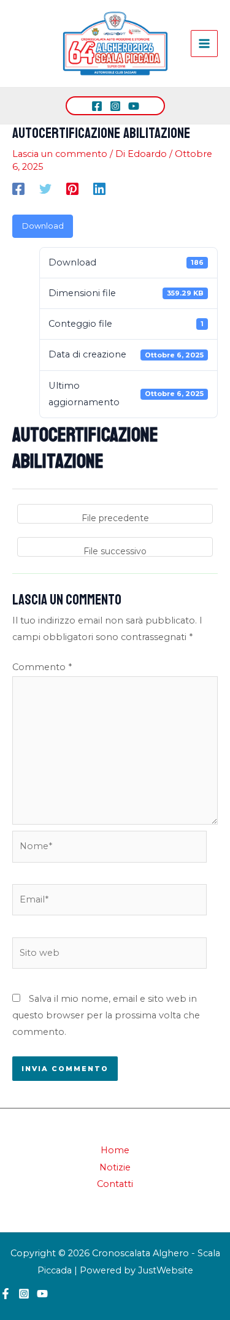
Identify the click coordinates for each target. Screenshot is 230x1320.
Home (115, 1150)
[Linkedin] (99, 189)
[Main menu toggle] (204, 43)
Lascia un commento (59, 153)
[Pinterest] (72, 189)
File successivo (115, 551)
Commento (42, 667)
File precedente (115, 518)
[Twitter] (45, 189)
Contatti (115, 1183)
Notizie (115, 1167)
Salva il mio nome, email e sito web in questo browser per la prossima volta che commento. (106, 1015)
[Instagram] (115, 106)
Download (43, 226)
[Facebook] (96, 106)
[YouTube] (133, 106)
